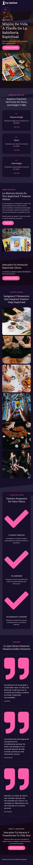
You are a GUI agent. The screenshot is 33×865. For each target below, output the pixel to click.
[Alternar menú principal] (6, 9)
